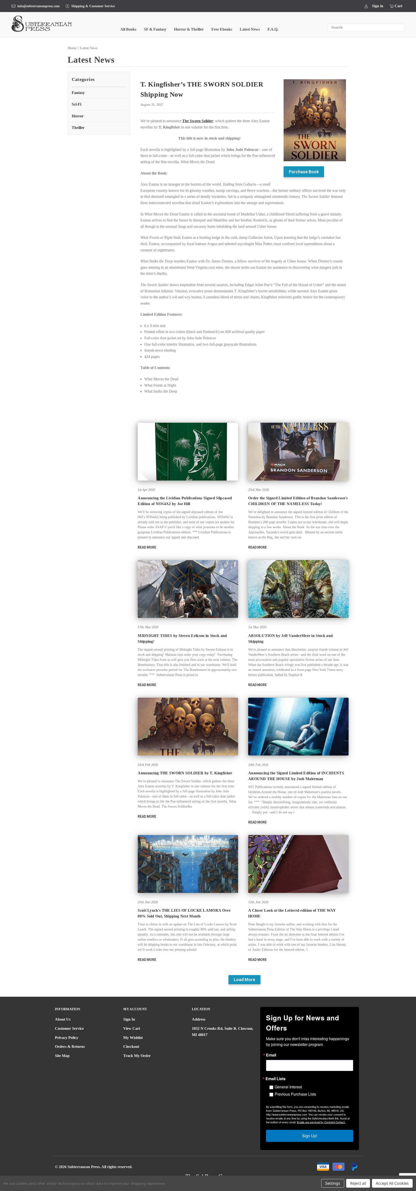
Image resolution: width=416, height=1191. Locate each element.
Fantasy (78, 93)
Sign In (129, 1019)
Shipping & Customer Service (93, 6)
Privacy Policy (66, 1038)
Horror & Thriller (189, 29)
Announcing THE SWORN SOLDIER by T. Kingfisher (185, 773)
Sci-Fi (76, 104)
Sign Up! (309, 1135)
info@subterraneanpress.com (38, 6)
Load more (244, 979)
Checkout (131, 1046)
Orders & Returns (70, 1046)
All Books (128, 29)
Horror (78, 116)
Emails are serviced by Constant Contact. (321, 1122)
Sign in (377, 6)
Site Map (62, 1056)
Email (271, 1055)
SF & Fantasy (155, 29)
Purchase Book (304, 171)
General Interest (288, 1087)
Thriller (78, 128)
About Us (63, 1019)
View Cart (131, 1028)
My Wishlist (133, 1038)
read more (147, 547)
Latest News (250, 29)
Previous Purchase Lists (295, 1094)
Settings (332, 1183)
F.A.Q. (272, 29)
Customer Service (69, 1028)
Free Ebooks (221, 29)
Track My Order (137, 1056)
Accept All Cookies (392, 1183)
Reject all (358, 1183)
